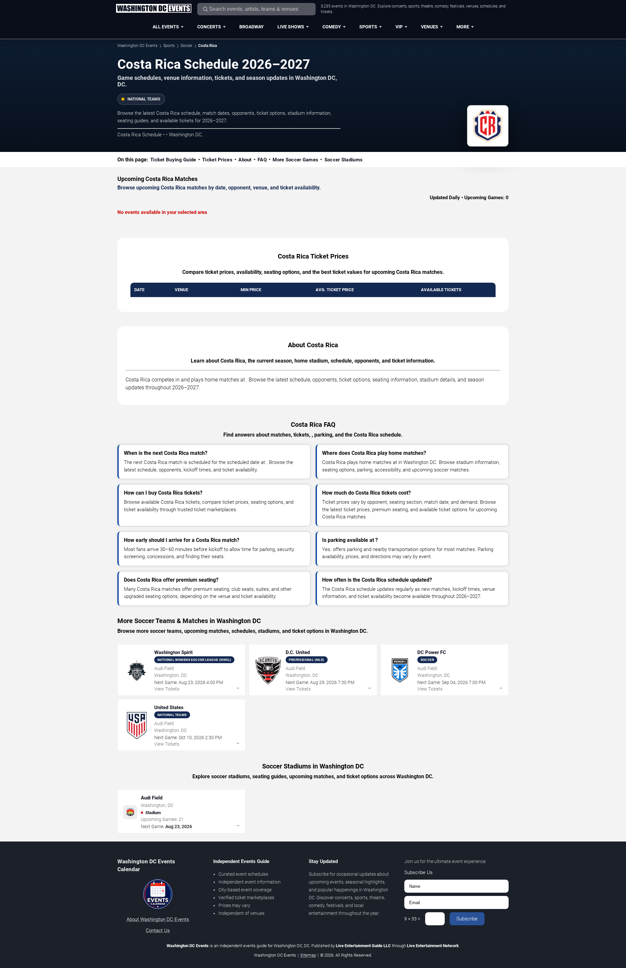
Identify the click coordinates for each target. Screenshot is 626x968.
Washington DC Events (137, 45)
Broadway (251, 26)
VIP (399, 26)
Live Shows (290, 26)
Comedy (331, 26)
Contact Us (158, 930)
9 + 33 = (412, 918)
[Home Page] (153, 9)
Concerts (209, 26)
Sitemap (308, 955)
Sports (368, 26)
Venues (429, 26)
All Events (166, 26)
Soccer (186, 45)
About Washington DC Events (158, 919)
